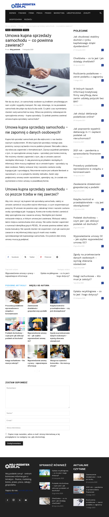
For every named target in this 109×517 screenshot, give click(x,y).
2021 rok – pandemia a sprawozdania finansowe (94, 489)
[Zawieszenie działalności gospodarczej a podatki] (37, 296)
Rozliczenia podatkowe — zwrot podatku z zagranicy (94, 502)
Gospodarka (15, 19)
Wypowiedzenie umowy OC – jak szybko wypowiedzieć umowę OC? (88, 239)
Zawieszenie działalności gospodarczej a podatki (37, 308)
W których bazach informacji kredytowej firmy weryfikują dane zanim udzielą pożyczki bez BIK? (88, 95)
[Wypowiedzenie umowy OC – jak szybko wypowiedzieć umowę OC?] (37, 324)
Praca (39, 13)
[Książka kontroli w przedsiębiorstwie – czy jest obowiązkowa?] (60, 296)
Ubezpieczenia (74, 13)
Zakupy (86, 13)
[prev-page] (35, 371)
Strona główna (10, 26)
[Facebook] (7, 500)
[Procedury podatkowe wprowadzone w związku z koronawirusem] (15, 296)
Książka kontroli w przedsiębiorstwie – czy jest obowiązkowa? (60, 308)
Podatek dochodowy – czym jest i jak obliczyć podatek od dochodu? (14, 335)
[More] (57, 257)
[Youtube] (26, 500)
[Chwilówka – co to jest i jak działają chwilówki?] (44, 501)
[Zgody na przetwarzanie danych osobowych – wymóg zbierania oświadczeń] (60, 324)
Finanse (22, 13)
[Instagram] (13, 500)
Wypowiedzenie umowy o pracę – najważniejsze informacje (20, 274)
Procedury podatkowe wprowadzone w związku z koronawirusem (88, 168)
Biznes (12, 13)
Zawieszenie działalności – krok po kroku (93, 477)
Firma (31, 13)
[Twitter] (20, 500)
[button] (100, 13)
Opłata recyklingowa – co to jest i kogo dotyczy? (55, 274)
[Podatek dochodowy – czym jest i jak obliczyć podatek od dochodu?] (15, 324)
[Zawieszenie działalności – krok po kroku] (78, 477)
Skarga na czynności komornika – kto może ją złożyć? (60, 363)
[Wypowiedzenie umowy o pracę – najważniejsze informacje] (37, 351)
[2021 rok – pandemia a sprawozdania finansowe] (78, 489)
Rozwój (28, 19)
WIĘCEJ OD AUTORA (39, 285)
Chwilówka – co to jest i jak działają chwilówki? (59, 501)
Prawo (48, 13)
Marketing (59, 13)
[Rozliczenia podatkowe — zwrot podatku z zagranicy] (78, 502)
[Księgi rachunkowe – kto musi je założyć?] (15, 351)
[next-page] (39, 371)
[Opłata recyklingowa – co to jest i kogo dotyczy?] (44, 473)
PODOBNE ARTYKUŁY (15, 285)
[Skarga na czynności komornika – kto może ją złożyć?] (60, 351)
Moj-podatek (15, 49)
